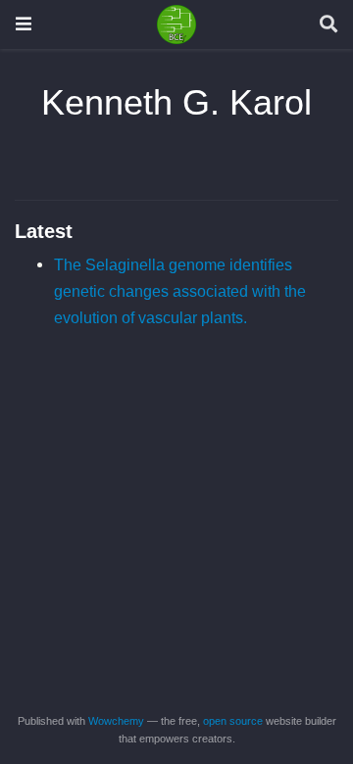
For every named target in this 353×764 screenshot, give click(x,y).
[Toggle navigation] (23, 24)
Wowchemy (116, 721)
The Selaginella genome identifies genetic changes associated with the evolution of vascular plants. (180, 290)
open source (233, 721)
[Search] (328, 25)
